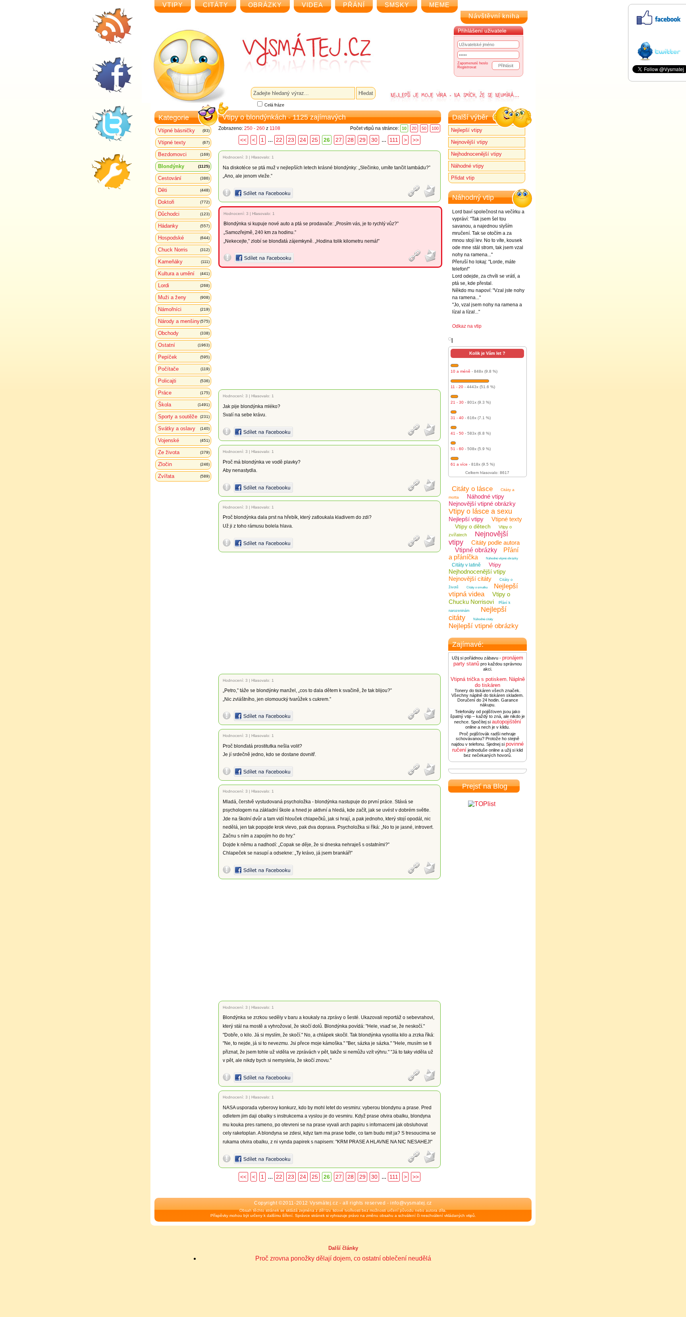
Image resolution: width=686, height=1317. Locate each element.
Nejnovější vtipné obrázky (482, 503)
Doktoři (184, 202)
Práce (184, 393)
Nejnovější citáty (470, 578)
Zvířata (184, 476)
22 (279, 140)
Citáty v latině (466, 565)
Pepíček (184, 357)
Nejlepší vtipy (466, 130)
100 (435, 128)
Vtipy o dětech (473, 526)
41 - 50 (457, 433)
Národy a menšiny (184, 321)
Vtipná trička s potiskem (479, 679)
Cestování (184, 178)
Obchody (184, 333)
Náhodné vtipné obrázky (502, 558)
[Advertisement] (331, 328)
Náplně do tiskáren (500, 682)
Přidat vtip (462, 178)
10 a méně (460, 371)
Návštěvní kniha (494, 16)
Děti (184, 190)
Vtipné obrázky (476, 550)
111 (393, 140)
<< (243, 140)
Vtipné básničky (184, 130)
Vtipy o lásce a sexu (480, 511)
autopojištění (506, 722)
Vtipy (495, 564)
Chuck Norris (184, 250)
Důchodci (184, 214)
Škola (184, 405)
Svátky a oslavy (184, 428)
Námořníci (184, 309)
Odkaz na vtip (467, 326)
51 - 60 (457, 449)
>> (415, 140)
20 (414, 128)
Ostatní (184, 345)
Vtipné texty (184, 142)
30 (374, 140)
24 (303, 140)
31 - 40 (457, 418)
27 (338, 140)
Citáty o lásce (472, 489)
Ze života (184, 452)
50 (424, 128)
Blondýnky (184, 166)
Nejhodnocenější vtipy (476, 154)
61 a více (459, 464)
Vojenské (184, 440)
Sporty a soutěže (184, 417)
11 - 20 (457, 387)
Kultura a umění (184, 274)
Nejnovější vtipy (469, 142)
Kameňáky (184, 262)
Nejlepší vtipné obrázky (483, 626)
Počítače (184, 369)
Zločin (184, 464)
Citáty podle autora (495, 542)
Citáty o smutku (477, 587)
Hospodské (184, 238)
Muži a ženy (184, 297)
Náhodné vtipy (467, 166)
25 (315, 140)
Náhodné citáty (483, 619)
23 (291, 140)
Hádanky (184, 226)
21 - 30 (457, 402)
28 (350, 140)
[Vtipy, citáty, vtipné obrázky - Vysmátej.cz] (298, 52)
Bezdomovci (184, 154)
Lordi (184, 285)
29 (362, 140)
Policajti (184, 381)
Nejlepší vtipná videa (483, 590)
